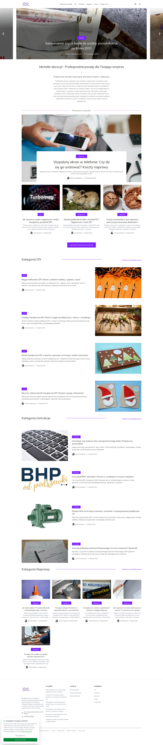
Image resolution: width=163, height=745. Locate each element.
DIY (75, 4)
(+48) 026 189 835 (29, 716)
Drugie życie (104, 4)
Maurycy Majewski (75, 696)
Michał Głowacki (74, 690)
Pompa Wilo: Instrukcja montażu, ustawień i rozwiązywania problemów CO (56, 697)
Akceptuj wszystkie (20, 740)
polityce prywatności (26, 731)
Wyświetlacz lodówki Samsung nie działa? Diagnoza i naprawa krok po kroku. (56, 704)
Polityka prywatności (44, 730)
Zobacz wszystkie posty (131, 260)
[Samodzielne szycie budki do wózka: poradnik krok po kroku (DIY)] (81, 33)
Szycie (96, 4)
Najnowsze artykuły (66, 4)
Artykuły (49, 686)
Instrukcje (81, 4)
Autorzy (73, 686)
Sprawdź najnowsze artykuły (81, 245)
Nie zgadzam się (20, 735)
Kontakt (53, 730)
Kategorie (98, 686)
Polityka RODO (61, 730)
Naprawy (89, 4)
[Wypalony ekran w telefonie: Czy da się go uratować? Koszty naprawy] (81, 148)
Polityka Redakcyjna (71, 730)
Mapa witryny (82, 730)
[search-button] (135, 4)
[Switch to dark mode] (139, 4)
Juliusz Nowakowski (75, 693)
